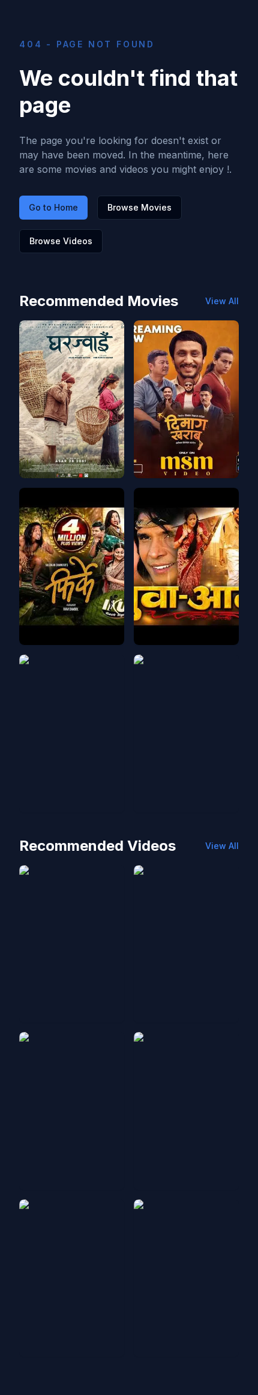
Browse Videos (60, 241)
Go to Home (53, 207)
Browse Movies (139, 207)
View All (222, 301)
